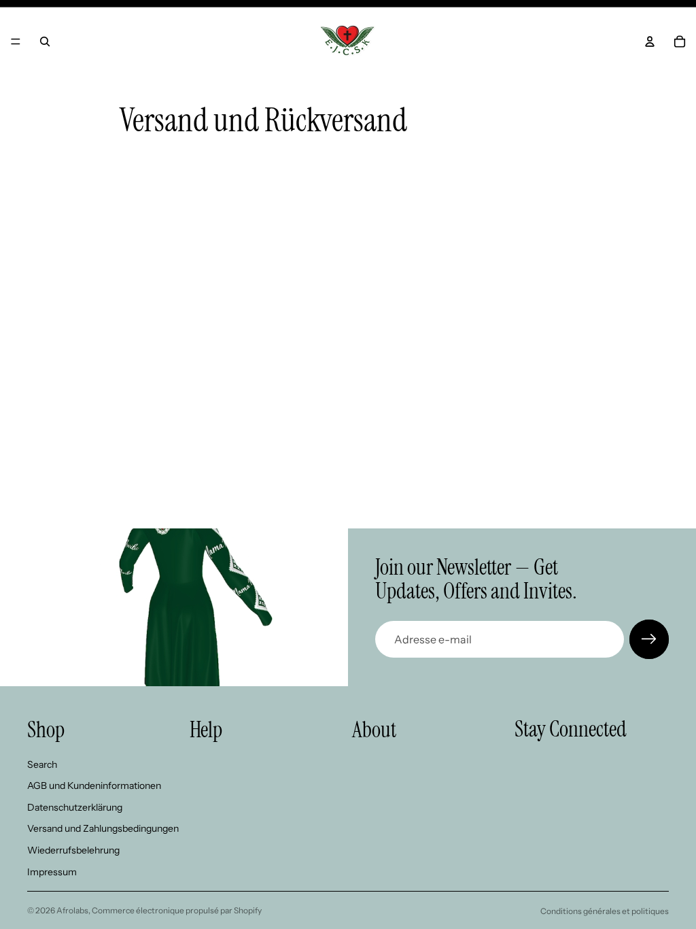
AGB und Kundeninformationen (94, 785)
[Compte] (650, 41)
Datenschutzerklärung (74, 807)
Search (42, 764)
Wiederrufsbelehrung (73, 850)
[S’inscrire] (649, 639)
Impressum (52, 872)
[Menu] (15, 41)
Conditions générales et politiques (604, 911)
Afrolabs (72, 910)
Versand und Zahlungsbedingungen (103, 828)
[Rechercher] (45, 41)
